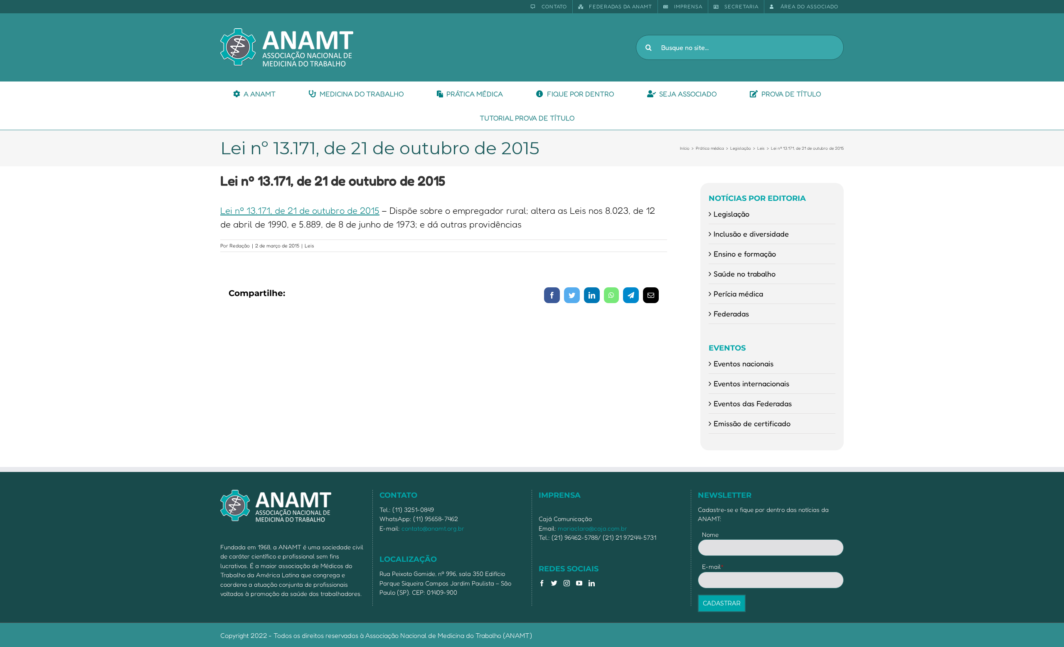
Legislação (731, 213)
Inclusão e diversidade (751, 233)
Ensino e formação (745, 253)
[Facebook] (542, 583)
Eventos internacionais (751, 383)
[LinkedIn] (592, 583)
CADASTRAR (722, 603)
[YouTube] (579, 583)
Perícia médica (738, 293)
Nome (710, 534)
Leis (309, 245)
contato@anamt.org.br (432, 528)
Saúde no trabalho (745, 273)
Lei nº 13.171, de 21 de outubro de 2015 (299, 210)
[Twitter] (554, 583)
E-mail (713, 566)
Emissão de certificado (752, 423)
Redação (239, 245)
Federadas (731, 313)
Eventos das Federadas (753, 403)
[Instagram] (567, 583)
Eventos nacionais (743, 363)
